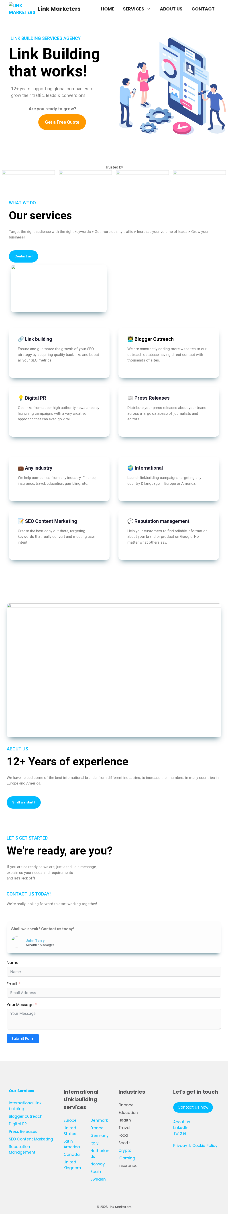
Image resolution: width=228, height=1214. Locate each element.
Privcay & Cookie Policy (195, 1145)
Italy (94, 1143)
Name (12, 962)
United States (70, 1130)
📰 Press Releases (148, 398)
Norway (97, 1164)
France (97, 1128)
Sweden (98, 1179)
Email (12, 983)
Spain (95, 1171)
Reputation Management (22, 1149)
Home (107, 9)
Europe (70, 1120)
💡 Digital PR (32, 398)
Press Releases (23, 1131)
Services (133, 9)
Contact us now (193, 1107)
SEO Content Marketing (31, 1139)
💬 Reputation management (158, 521)
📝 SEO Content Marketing (47, 521)
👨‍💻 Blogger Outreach (150, 339)
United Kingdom (72, 1165)
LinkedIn (180, 1127)
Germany (99, 1135)
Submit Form (22, 1038)
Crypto (124, 1150)
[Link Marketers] (22, 9)
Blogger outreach (26, 1116)
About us (171, 9)
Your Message (20, 1004)
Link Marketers (59, 9)
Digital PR (18, 1124)
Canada (72, 1154)
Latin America (72, 1144)
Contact (203, 9)
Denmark (99, 1120)
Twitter (179, 1133)
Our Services (21, 1090)
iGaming (126, 1158)
